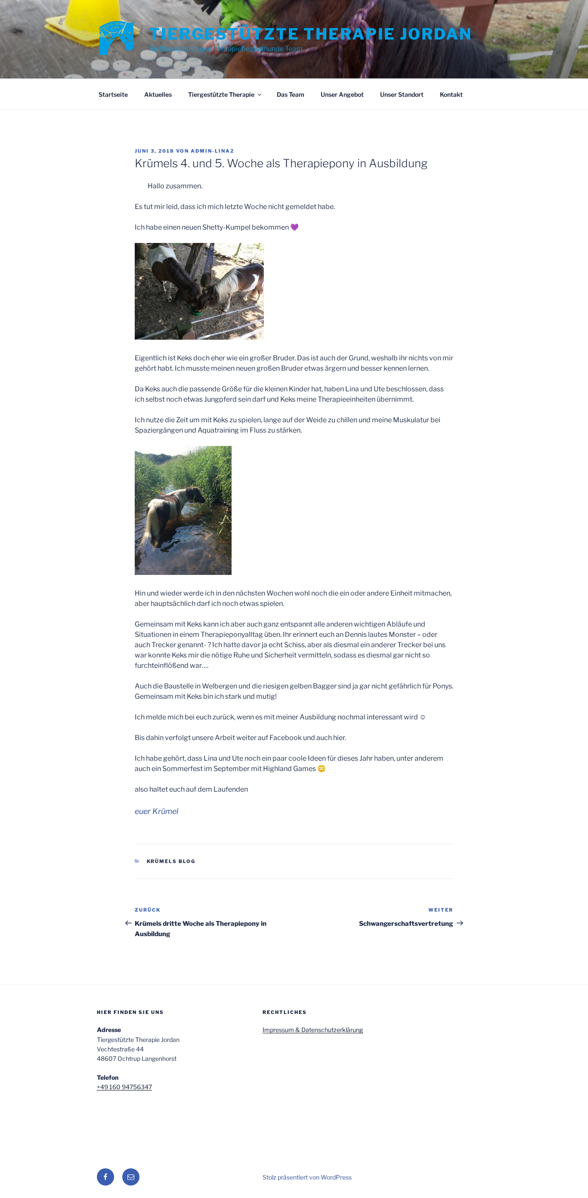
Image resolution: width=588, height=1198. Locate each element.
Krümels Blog (171, 861)
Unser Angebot (342, 94)
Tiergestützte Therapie (221, 94)
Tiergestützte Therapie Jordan (310, 34)
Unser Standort (402, 94)
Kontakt (451, 94)
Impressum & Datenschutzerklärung (313, 1029)
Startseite (113, 94)
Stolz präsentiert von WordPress (307, 1177)
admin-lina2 (212, 151)
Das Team (290, 94)
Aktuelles (158, 94)
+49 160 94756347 (124, 1086)
